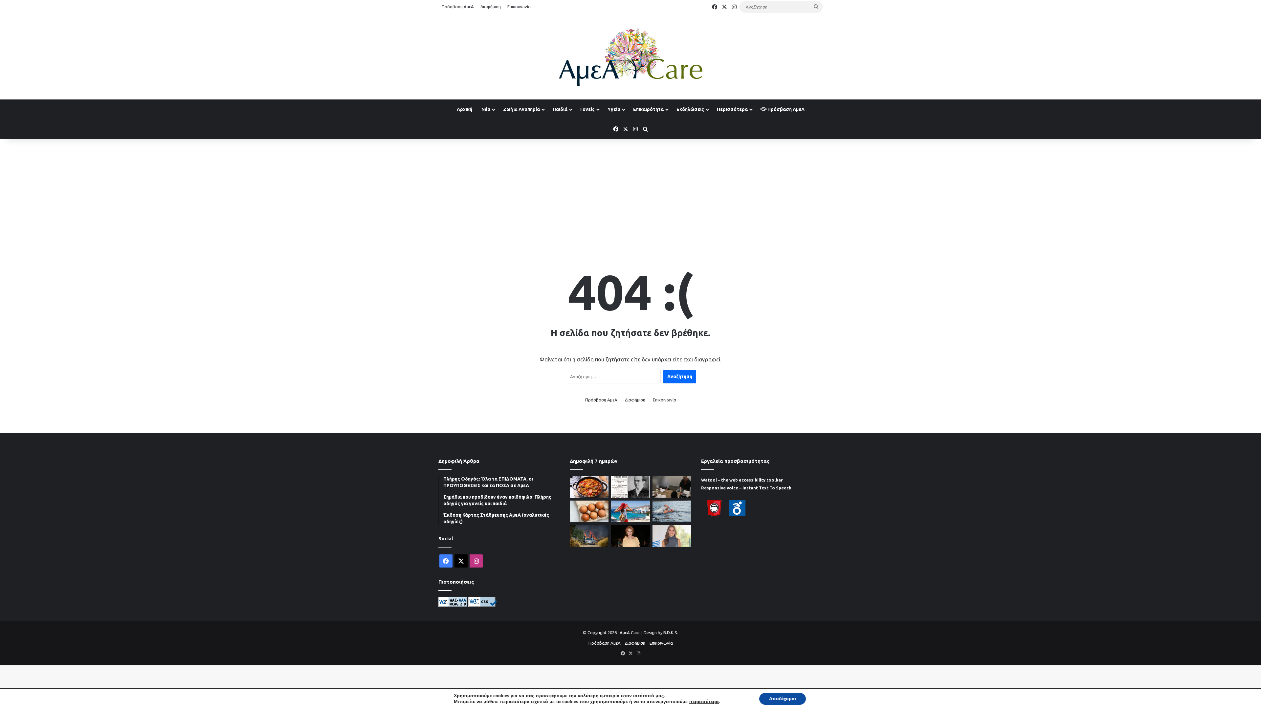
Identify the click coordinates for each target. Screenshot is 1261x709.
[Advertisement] (630, 192)
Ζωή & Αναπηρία (521, 109)
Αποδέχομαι (782, 699)
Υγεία (614, 109)
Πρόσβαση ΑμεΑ (458, 6)
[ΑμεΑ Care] (630, 56)
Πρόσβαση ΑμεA (785, 109)
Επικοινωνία (519, 6)
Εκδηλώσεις (690, 109)
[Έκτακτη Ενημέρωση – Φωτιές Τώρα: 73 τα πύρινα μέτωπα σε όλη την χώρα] (589, 536)
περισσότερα (704, 702)
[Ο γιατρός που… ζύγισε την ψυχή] (630, 487)
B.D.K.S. (670, 632)
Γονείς (587, 109)
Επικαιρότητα (648, 109)
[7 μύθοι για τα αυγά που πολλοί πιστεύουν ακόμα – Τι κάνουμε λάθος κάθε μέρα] (589, 512)
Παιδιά (560, 109)
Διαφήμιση (490, 6)
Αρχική (464, 109)
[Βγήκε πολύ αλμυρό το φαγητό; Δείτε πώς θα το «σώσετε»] (589, 487)
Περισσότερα (732, 109)
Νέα (485, 109)
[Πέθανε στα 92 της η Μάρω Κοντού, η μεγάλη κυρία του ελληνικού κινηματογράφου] (630, 536)
